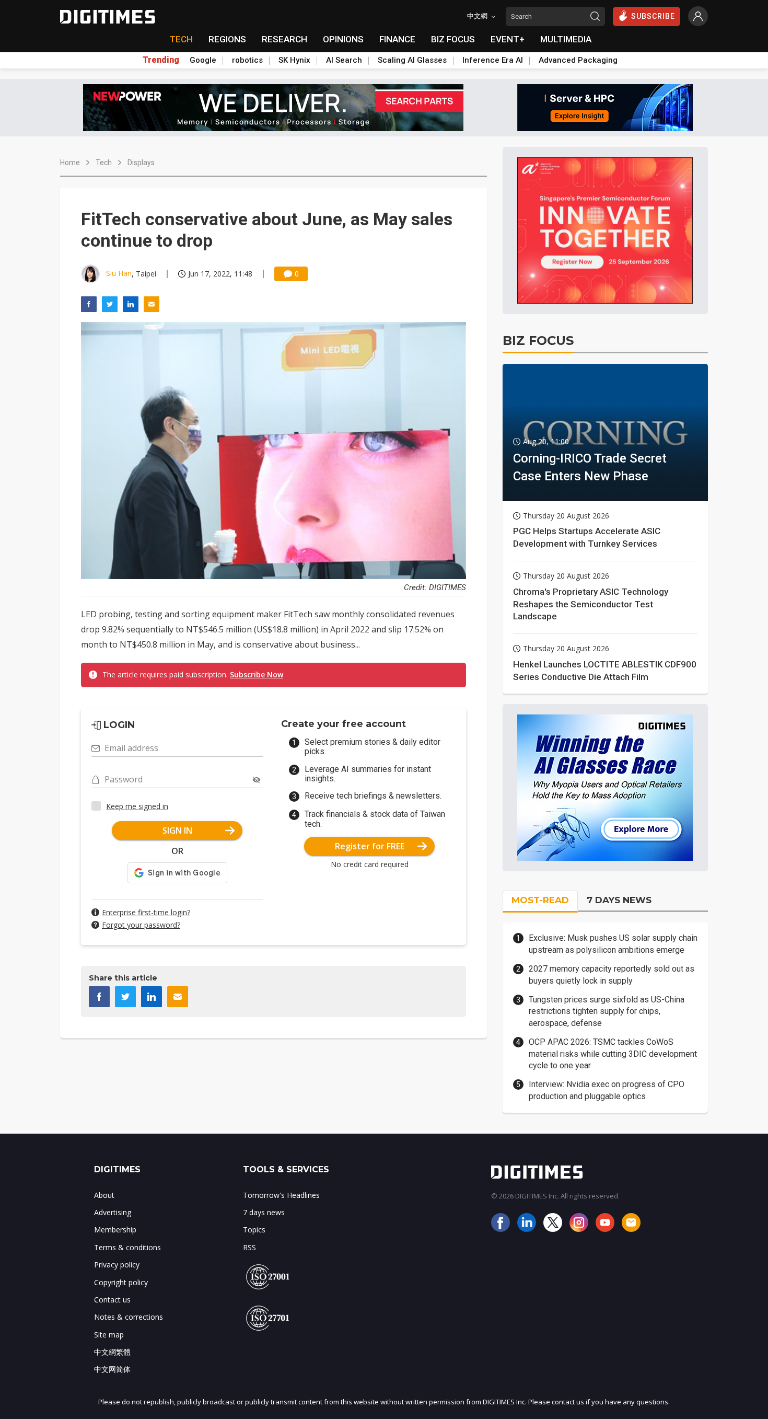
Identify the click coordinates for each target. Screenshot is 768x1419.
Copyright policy (121, 1282)
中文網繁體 (112, 1352)
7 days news (264, 1212)
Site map (109, 1335)
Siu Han (119, 273)
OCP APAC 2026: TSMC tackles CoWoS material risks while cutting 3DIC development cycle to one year (613, 1053)
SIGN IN (177, 830)
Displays (141, 162)
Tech (104, 162)
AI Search (344, 60)
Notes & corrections (128, 1317)
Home (70, 162)
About (104, 1195)
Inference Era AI (492, 60)
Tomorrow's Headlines (281, 1195)
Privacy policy (116, 1265)
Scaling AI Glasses (412, 60)
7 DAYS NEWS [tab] (619, 900)
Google (203, 60)
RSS (249, 1247)
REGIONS (227, 39)
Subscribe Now (256, 674)
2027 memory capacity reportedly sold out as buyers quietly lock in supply (611, 974)
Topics (254, 1230)
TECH (181, 39)
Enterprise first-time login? (146, 912)
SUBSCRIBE (653, 16)
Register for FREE (369, 846)
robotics (247, 60)
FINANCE (397, 39)
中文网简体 (112, 1369)
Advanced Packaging (578, 60)
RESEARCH (284, 39)
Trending (161, 60)
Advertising (112, 1212)
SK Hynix (294, 60)
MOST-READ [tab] (540, 900)
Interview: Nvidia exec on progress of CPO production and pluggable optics (606, 1090)
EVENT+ (508, 39)
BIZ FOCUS (453, 39)
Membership (115, 1230)
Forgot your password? (141, 925)
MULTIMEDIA (565, 39)
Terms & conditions (127, 1247)
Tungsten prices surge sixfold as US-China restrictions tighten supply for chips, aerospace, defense (606, 1011)
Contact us (112, 1300)
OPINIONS (343, 39)
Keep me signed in (137, 806)
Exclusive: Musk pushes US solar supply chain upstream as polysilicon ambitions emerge (613, 943)
